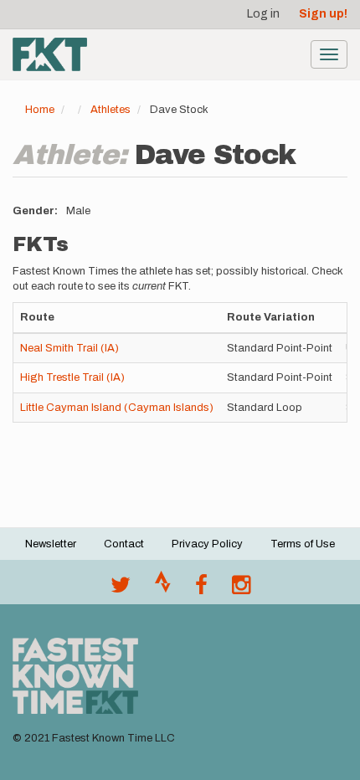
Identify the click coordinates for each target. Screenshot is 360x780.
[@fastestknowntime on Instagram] (241, 589)
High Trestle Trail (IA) (72, 377)
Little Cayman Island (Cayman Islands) (116, 407)
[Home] (50, 54)
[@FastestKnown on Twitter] (121, 589)
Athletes (110, 109)
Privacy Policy (207, 544)
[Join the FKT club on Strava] (163, 589)
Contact (124, 544)
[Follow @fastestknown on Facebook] (201, 589)
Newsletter (50, 544)
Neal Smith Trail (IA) (69, 348)
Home (39, 109)
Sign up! (323, 14)
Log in (263, 14)
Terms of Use (302, 544)
